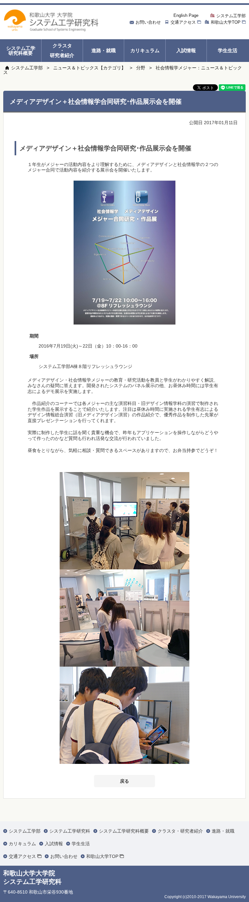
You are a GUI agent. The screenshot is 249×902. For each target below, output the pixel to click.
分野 (140, 67)
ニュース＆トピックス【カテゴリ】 (89, 67)
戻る (124, 781)
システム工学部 (27, 67)
